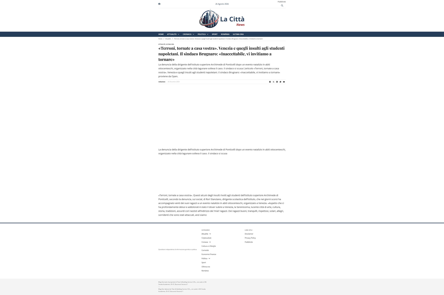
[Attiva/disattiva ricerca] (282, 5)
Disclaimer (249, 234)
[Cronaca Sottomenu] (213, 30)
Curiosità (205, 250)
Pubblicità (282, 1)
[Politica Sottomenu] (227, 30)
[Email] (284, 82)
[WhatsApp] (280, 82)
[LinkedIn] (277, 82)
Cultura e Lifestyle (209, 246)
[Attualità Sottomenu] (198, 30)
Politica (221, 30)
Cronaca (206, 30)
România (244, 30)
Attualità (191, 30)
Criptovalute (206, 238)
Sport (234, 30)
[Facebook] (270, 82)
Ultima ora (257, 30)
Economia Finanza (209, 254)
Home (180, 30)
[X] (273, 82)
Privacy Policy (250, 238)
